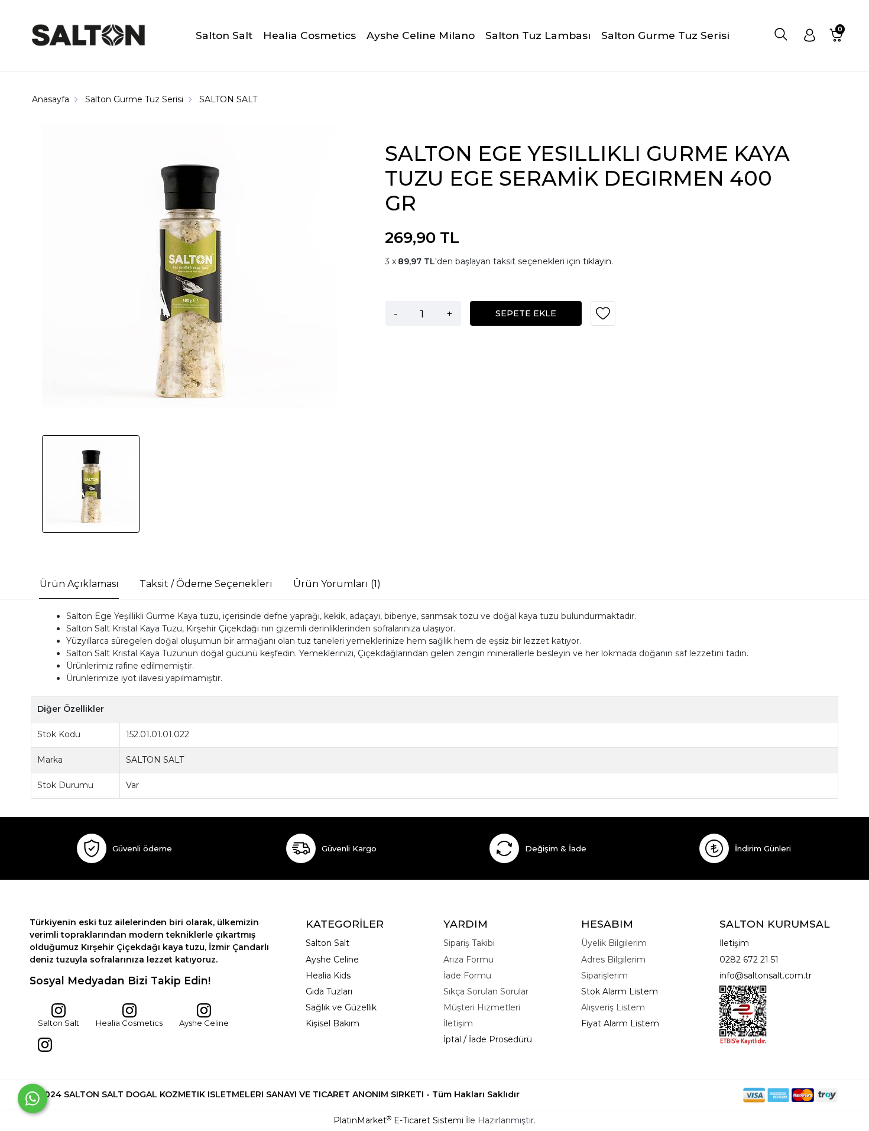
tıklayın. (598, 261)
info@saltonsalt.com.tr (765, 975)
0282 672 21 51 (749, 959)
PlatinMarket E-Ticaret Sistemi (398, 1120)
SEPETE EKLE (525, 313)
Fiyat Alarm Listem (620, 1023)
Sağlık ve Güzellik (341, 1007)
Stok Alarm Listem (619, 991)
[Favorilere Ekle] (603, 317)
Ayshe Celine (204, 1023)
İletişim (734, 943)
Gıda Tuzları (329, 991)
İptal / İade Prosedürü (487, 1039)
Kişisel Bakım (332, 1023)
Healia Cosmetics (129, 1023)
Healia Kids (328, 975)
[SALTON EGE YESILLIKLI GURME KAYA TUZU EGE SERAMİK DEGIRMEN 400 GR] (190, 274)
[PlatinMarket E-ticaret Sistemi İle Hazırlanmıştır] (702, 1094)
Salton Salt (58, 1023)
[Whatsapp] (32, 1098)
